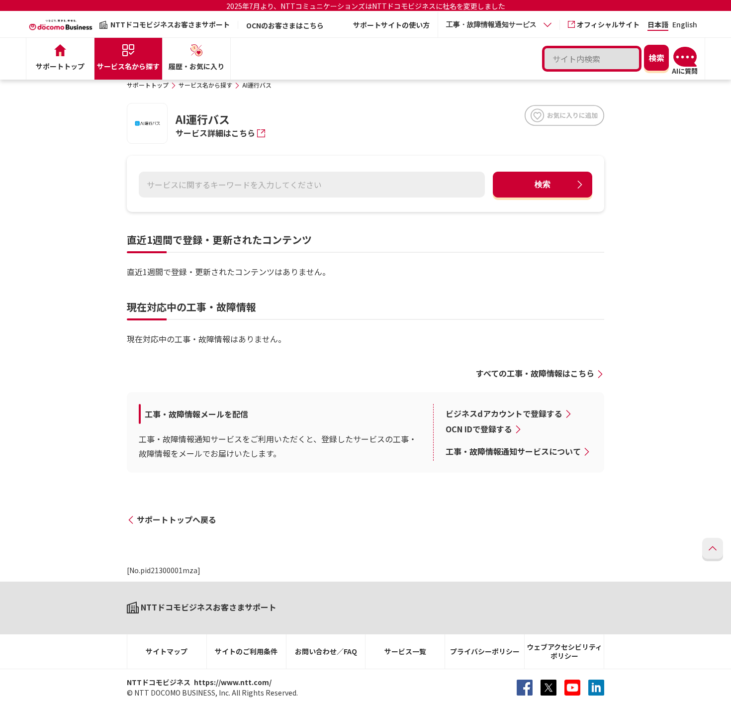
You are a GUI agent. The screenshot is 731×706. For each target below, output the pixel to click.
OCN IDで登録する (479, 429)
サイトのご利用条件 (246, 651)
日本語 (657, 25)
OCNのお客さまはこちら (285, 25)
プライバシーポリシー (485, 651)
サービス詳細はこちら (215, 133)
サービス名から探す (205, 85)
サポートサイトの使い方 (391, 25)
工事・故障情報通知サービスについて (513, 451)
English (684, 25)
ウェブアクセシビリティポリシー (564, 651)
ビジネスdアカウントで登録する (504, 413)
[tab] (498, 24)
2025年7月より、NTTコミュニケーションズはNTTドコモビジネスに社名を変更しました (365, 6)
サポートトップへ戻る (176, 519)
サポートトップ (148, 85)
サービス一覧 (405, 651)
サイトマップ (166, 651)
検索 (542, 184)
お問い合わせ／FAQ (326, 651)
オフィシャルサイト (608, 24)
